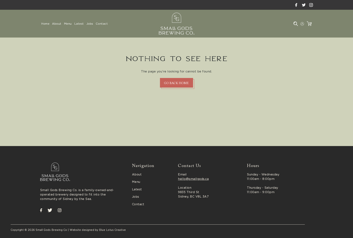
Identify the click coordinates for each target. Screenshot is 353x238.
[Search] (295, 23)
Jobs (135, 196)
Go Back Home (176, 83)
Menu (136, 181)
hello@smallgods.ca (193, 178)
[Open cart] (309, 23)
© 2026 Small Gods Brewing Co (46, 229)
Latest (137, 189)
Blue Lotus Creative (112, 229)
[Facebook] (296, 5)
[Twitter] (304, 5)
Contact (138, 204)
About (137, 174)
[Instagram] (311, 5)
